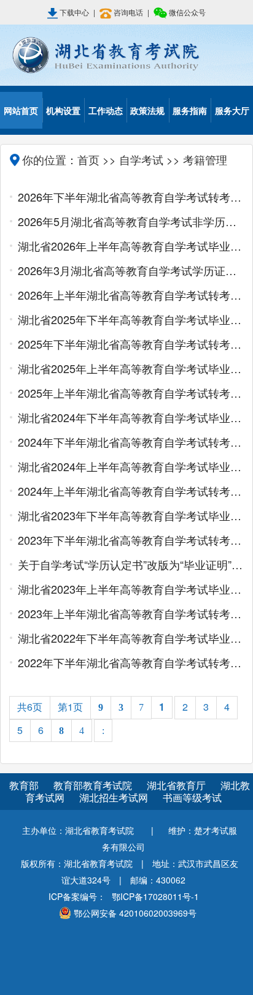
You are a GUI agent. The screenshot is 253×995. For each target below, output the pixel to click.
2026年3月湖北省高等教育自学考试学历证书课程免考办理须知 (130, 270)
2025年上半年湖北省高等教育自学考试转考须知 (130, 393)
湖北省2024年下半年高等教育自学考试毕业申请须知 (130, 417)
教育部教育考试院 (93, 785)
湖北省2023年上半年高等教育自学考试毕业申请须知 (130, 589)
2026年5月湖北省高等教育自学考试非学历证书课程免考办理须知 (130, 221)
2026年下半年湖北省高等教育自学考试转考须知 (130, 197)
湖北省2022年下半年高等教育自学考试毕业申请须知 (130, 638)
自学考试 (141, 159)
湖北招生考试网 (114, 797)
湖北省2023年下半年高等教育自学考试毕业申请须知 (130, 515)
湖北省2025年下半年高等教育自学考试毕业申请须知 (130, 319)
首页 (88, 159)
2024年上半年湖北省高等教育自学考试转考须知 (130, 491)
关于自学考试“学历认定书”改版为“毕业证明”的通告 (130, 564)
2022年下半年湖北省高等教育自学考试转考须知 (130, 662)
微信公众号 (186, 12)
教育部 (24, 785)
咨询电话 (128, 12)
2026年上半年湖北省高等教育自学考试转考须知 (130, 295)
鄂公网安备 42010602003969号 (135, 913)
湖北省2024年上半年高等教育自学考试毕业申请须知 (130, 466)
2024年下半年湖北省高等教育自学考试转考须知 (130, 442)
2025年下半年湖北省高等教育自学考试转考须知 (130, 344)
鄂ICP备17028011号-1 (155, 896)
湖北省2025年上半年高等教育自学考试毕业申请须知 (130, 368)
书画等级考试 (192, 797)
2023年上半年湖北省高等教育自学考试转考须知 (130, 613)
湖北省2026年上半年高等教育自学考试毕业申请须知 (130, 246)
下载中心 (74, 12)
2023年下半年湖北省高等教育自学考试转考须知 (130, 540)
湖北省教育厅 (177, 785)
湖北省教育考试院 (126, 55)
